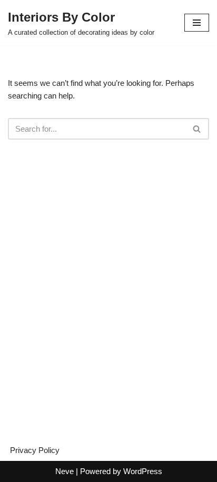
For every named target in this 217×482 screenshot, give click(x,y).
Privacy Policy (35, 450)
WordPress (142, 471)
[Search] (197, 129)
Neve (64, 471)
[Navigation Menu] (196, 23)
